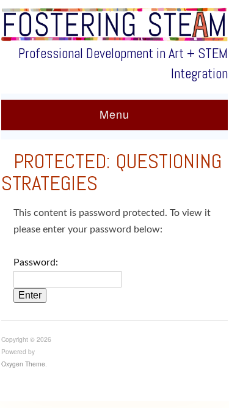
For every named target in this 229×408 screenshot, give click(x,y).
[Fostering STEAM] (114, 24)
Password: (35, 262)
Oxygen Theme (23, 363)
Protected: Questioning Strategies (111, 172)
